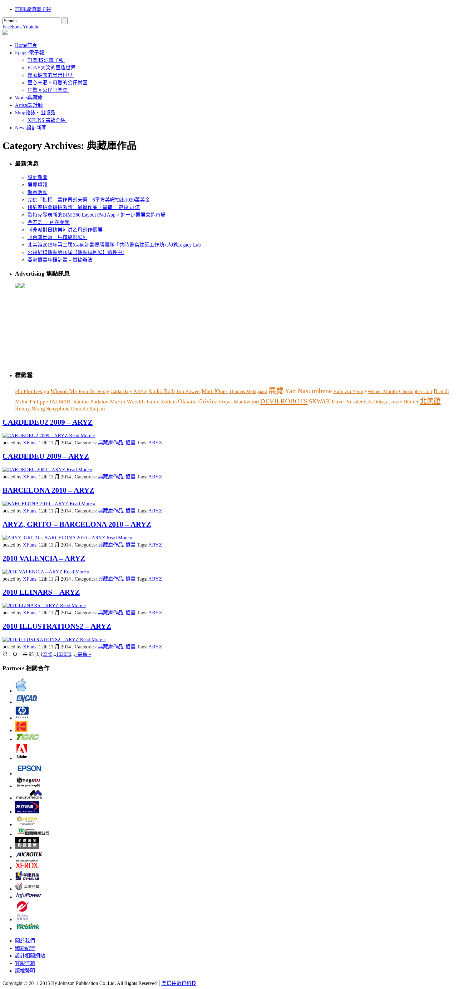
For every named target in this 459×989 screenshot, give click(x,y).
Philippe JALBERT (50, 402)
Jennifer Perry (93, 391)
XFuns (29, 442)
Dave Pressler (347, 401)
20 (63, 654)
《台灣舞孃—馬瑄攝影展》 (57, 237)
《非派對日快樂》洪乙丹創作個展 (64, 229)
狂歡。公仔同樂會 (47, 90)
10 (58, 654)
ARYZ (140, 391)
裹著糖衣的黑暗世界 (49, 75)
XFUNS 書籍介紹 (46, 120)
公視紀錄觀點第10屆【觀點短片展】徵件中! (75, 252)
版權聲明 (25, 970)
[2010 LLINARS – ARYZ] (31, 605)
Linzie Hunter (403, 402)
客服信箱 (25, 963)
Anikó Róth (161, 391)
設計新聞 (37, 177)
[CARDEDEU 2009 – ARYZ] (34, 469)
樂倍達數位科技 (178, 983)
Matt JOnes (215, 391)
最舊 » (84, 654)
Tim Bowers (188, 391)
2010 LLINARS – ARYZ (41, 592)
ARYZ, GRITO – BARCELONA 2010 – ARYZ (76, 524)
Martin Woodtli (127, 401)
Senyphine (58, 409)
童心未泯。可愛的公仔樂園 (57, 82)
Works (29, 97)
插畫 (131, 442)
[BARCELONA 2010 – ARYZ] (36, 503)
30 (68, 654)
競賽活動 (37, 192)
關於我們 (25, 940)
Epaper (29, 52)
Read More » (82, 435)
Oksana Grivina (198, 401)
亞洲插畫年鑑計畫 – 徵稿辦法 (59, 259)
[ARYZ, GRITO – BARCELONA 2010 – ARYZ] (54, 537)
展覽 (276, 391)
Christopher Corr (415, 391)
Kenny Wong (30, 408)
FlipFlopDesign (32, 391)
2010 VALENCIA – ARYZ (43, 558)
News (31, 127)
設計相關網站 (30, 955)
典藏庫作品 (110, 442)
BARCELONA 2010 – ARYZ (48, 490)
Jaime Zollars (161, 401)
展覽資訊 (37, 184)
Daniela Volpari (88, 409)
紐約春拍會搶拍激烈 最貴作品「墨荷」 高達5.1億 (83, 207)
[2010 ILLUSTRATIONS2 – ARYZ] (41, 639)
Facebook (12, 26)
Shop (35, 112)
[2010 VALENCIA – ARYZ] (33, 571)
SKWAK (319, 401)
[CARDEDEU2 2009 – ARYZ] (35, 435)
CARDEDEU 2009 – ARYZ (45, 456)
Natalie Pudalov (90, 401)
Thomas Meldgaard (248, 391)
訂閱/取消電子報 (33, 9)
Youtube (31, 26)
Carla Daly (121, 391)
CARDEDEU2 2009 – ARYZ (47, 422)
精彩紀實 (25, 948)
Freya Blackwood (239, 401)
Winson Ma (64, 391)
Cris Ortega (375, 401)
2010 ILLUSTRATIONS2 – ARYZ (56, 626)
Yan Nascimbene (308, 391)
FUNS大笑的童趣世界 (51, 67)
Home (26, 45)
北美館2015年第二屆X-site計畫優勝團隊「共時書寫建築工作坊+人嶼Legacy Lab (114, 244)
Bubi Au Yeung (349, 391)
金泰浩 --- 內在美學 (48, 222)
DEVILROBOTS (284, 401)
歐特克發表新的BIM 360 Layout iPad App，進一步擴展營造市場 (96, 214)
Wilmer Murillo (383, 391)
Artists (29, 105)
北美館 (430, 401)
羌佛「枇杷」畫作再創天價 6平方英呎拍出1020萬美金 (88, 199)
